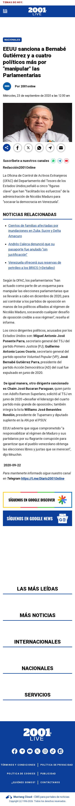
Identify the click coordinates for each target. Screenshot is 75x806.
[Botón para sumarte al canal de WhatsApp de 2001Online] (53, 160)
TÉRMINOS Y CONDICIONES (18, 765)
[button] (17, 148)
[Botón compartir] (7, 148)
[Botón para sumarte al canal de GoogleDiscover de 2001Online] (37, 500)
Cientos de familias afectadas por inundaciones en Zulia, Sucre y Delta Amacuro (34, 230)
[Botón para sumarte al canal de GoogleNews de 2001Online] (37, 518)
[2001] (37, 11)
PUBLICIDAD (48, 773)
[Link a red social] (14, 751)
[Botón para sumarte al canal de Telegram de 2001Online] (60, 160)
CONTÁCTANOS (50, 782)
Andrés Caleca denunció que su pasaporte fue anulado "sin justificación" (31, 249)
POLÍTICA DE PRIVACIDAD (56, 765)
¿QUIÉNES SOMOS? (23, 782)
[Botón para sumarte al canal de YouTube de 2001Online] (66, 160)
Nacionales (12, 39)
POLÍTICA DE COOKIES (21, 773)
